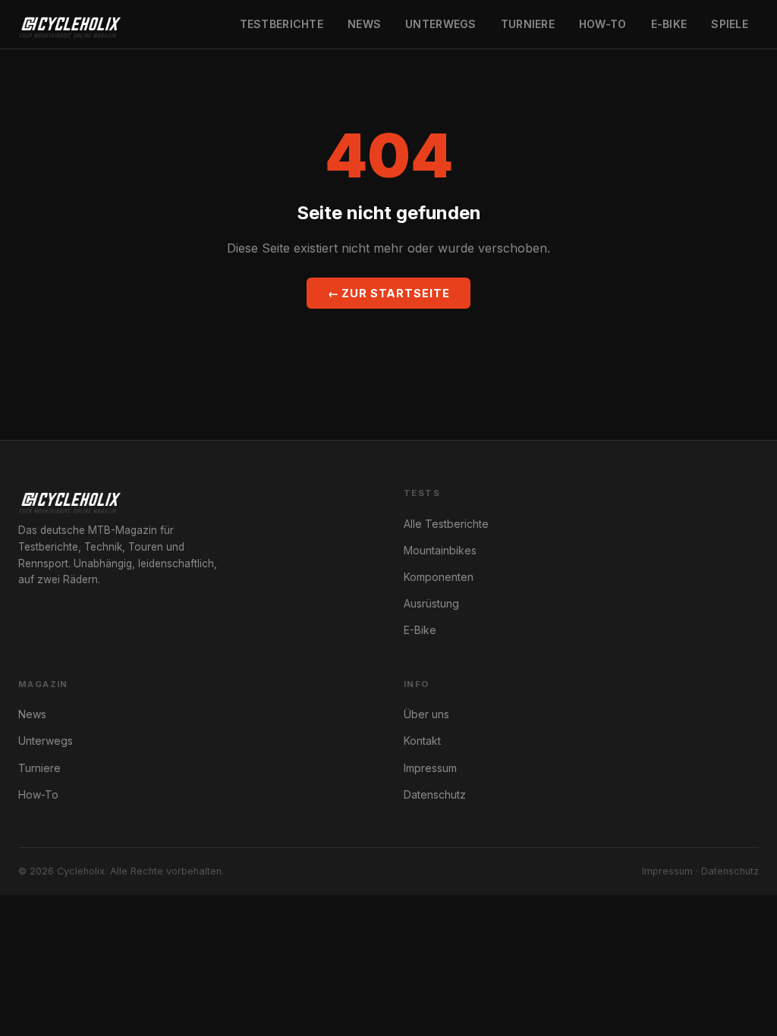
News (364, 23)
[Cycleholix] (69, 24)
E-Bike (669, 23)
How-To (603, 23)
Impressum (430, 767)
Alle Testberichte (446, 523)
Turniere (528, 23)
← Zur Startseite (389, 293)
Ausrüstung (431, 603)
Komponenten (438, 576)
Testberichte (281, 23)
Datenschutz (435, 794)
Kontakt (422, 740)
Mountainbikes (440, 550)
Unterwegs (441, 23)
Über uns (426, 714)
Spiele (729, 23)
